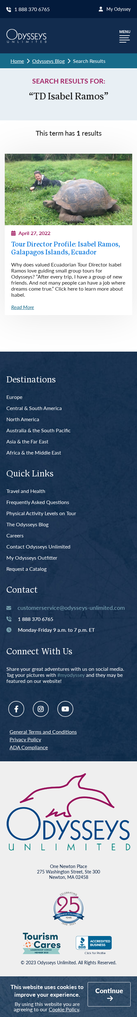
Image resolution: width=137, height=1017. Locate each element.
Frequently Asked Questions (37, 502)
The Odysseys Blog (27, 524)
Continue (109, 990)
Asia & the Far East (27, 441)
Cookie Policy (64, 1009)
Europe (14, 397)
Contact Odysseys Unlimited (38, 546)
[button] (125, 36)
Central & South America (34, 408)
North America (22, 419)
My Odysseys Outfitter (31, 558)
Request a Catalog (26, 569)
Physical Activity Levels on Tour (41, 513)
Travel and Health (25, 491)
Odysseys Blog (48, 60)
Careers (15, 535)
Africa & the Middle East (33, 452)
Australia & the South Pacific (38, 430)
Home (17, 60)
